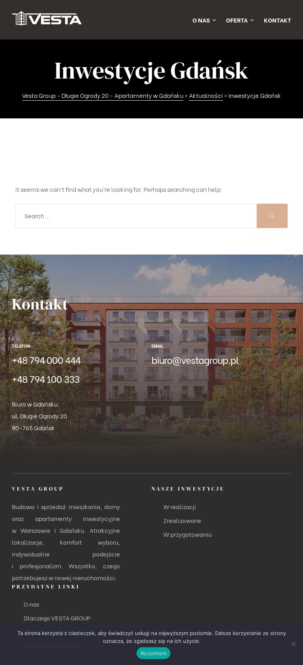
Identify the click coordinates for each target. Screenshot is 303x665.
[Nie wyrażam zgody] (293, 644)
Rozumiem (153, 653)
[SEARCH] (272, 216)
